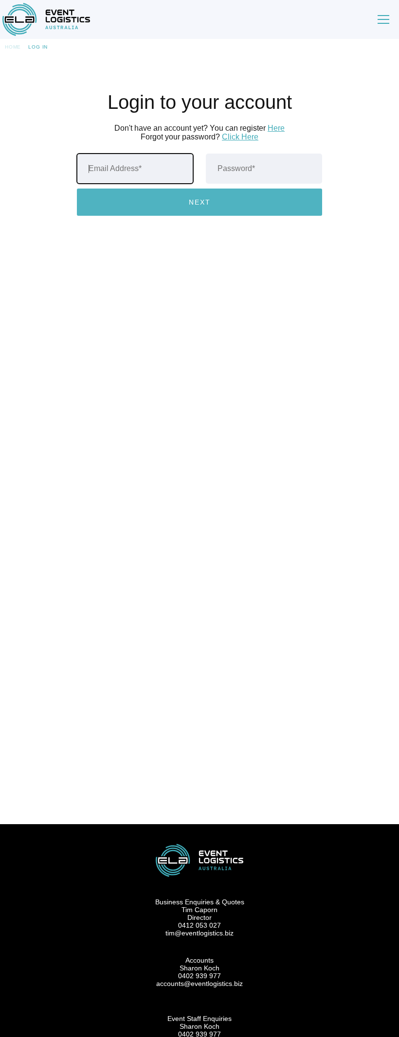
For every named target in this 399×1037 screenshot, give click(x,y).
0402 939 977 (199, 976)
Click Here (240, 137)
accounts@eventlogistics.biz (199, 983)
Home (13, 47)
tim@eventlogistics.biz (199, 933)
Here (276, 128)
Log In (38, 47)
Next (200, 202)
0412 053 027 (199, 925)
